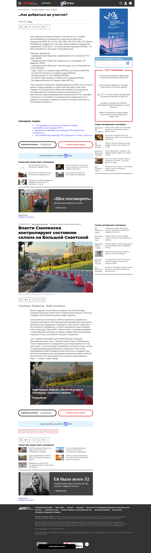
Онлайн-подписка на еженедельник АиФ (76, 510)
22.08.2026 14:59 (24, 224)
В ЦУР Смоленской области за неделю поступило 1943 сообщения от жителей (40, 450)
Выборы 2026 (117, 510)
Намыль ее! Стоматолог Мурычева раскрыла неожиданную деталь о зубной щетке (117, 129)
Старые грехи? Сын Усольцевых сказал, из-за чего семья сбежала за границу (118, 238)
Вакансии (80, 507)
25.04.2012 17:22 (23, 10)
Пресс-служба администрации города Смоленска (37, 294)
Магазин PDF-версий (101, 510)
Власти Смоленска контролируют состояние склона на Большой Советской (113, 115)
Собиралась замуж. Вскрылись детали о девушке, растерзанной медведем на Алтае (117, 230)
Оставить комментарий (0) (75, 144)
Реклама (70, 507)
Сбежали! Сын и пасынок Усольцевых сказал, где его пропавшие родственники (119, 168)
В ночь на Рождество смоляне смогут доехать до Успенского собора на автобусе (77, 167)
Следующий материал (57, 546)
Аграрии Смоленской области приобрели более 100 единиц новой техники (114, 105)
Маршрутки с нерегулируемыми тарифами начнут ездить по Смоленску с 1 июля (40, 182)
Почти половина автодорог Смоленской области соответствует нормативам (76, 450)
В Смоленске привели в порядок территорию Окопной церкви (113, 86)
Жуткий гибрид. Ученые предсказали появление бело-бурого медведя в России (118, 246)
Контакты (38, 510)
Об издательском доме (43, 507)
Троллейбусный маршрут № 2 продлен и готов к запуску (63, 135)
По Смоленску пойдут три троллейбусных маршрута (75, 173)
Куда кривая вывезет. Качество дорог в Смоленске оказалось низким (57, 391)
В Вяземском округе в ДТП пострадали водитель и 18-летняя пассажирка (41, 465)
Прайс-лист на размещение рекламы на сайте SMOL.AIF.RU (107, 507)
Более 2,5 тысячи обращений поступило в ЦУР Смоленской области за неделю (77, 457)
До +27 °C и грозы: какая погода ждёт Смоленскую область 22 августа (114, 96)
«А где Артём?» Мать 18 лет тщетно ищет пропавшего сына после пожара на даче (118, 261)
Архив (29, 21)
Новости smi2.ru (26, 217)
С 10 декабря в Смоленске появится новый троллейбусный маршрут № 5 (55, 126)
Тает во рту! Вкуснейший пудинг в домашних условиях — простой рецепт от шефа (117, 160)
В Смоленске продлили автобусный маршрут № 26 (38, 166)
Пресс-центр (59, 507)
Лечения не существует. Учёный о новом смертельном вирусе (117, 252)
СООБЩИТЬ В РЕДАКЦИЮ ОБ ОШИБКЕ (48, 512)
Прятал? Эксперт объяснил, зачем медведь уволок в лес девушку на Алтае (117, 145)
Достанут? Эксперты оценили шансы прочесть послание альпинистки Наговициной (118, 269)
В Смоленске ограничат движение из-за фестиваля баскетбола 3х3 (114, 77)
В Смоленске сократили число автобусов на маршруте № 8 (40, 173)
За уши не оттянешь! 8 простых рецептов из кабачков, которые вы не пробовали (118, 137)
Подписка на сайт (51, 510)
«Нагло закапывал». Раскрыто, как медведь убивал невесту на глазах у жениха (118, 153)
